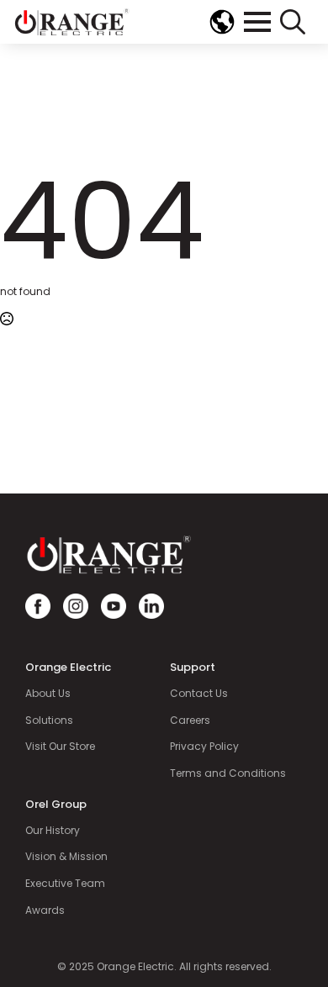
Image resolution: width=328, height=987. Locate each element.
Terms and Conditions (228, 773)
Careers (190, 720)
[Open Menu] (257, 21)
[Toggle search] (293, 22)
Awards (45, 910)
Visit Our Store (60, 746)
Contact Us (199, 693)
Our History (52, 830)
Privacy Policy (204, 746)
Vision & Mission (66, 856)
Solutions (49, 720)
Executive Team (65, 883)
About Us (48, 693)
